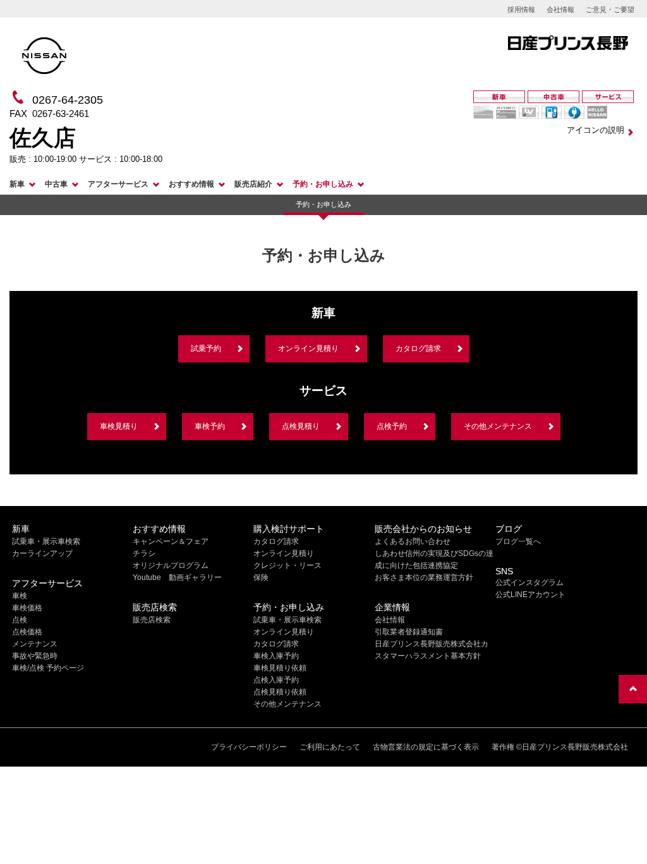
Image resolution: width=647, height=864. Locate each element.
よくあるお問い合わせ (412, 541)
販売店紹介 (253, 184)
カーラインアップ (42, 553)
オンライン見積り (308, 348)
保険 (261, 577)
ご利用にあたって (329, 747)
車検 (19, 595)
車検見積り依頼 (279, 667)
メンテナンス (34, 643)
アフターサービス (118, 184)
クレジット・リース (287, 565)
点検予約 (392, 426)
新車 (17, 184)
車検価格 (27, 607)
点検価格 (27, 631)
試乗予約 (206, 348)
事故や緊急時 (34, 655)
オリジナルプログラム (171, 565)
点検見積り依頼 (279, 692)
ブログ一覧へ (518, 541)
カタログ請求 (418, 348)
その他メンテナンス (498, 426)
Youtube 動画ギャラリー (177, 577)
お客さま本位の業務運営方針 (424, 577)
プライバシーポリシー (249, 747)
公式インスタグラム (529, 582)
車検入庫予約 (276, 655)
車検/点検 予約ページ (48, 667)
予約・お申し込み (323, 184)
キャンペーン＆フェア (171, 541)
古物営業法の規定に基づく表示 (426, 747)
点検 (19, 619)
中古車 (56, 184)
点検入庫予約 (276, 680)
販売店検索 (152, 619)
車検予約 (210, 426)
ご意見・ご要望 (610, 9)
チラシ (144, 553)
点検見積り (301, 426)
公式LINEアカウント (530, 594)
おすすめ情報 (191, 184)
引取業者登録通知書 (409, 631)
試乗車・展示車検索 (46, 541)
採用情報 (521, 9)
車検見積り (119, 426)
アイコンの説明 (595, 130)
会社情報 (560, 9)
